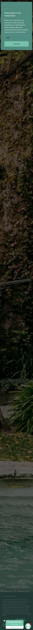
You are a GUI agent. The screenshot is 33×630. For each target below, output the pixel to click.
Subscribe (16, 44)
